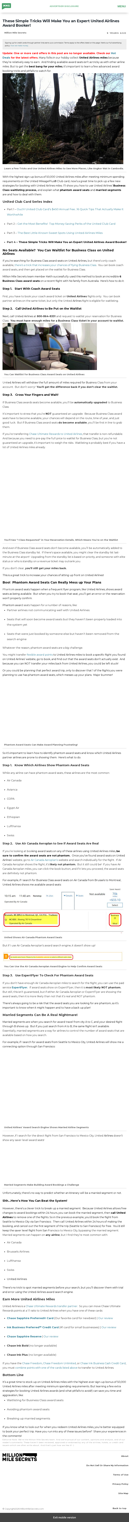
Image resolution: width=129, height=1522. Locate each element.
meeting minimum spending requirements (62, 1386)
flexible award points (40, 654)
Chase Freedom (32, 1363)
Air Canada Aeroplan (43, 860)
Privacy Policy (120, 1484)
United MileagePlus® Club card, (50, 181)
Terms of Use (120, 1474)
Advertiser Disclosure (64, 6)
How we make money (19, 46)
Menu (122, 6)
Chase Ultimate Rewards (41, 1306)
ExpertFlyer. (20, 987)
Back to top (119, 1508)
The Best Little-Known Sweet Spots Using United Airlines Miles (60, 232)
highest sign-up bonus (28, 176)
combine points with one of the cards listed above (46, 1367)
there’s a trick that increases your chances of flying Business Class (55, 265)
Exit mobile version (64, 1517)
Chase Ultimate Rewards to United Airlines (55, 433)
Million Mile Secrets (9, 6)
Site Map (123, 1493)
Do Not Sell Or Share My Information (107, 1465)
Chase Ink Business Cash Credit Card (103, 1363)
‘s (57, 860)
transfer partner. (67, 1306)
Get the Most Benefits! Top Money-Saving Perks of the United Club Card (66, 223)
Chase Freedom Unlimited (59, 1363)
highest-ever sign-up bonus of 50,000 (102, 1381)
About (124, 1456)
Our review (105, 1318)
